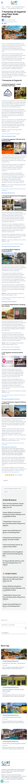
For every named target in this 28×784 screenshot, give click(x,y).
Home (3, 6)
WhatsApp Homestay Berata (9, 301)
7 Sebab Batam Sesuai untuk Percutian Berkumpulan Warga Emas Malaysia (14, 523)
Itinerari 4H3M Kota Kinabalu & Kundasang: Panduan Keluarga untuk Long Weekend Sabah (14, 514)
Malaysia (8, 6)
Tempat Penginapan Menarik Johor (15, 8)
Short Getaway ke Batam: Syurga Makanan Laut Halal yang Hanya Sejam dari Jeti (13, 505)
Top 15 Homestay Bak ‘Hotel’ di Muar (11, 717)
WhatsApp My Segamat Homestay (11, 399)
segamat (5, 480)
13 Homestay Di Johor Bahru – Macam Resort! (13, 663)
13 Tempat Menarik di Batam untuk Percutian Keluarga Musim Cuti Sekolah (13, 563)
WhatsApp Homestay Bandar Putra (11, 246)
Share (5, 23)
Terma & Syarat (5, 782)
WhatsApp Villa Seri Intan (8, 193)
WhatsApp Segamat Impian (9, 136)
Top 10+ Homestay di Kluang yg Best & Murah (14, 743)
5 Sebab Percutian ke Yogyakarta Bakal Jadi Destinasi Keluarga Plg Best (13, 553)
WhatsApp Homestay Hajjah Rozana (11, 349)
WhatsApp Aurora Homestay (9, 447)
